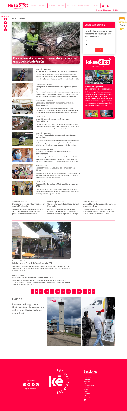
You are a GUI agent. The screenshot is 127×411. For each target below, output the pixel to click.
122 (79, 291)
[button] (49, 321)
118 (57, 291)
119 (63, 291)
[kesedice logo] (18, 6)
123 (85, 291)
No (87, 45)
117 (52, 291)
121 (74, 291)
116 (46, 291)
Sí (86, 41)
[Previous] (36, 291)
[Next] (89, 291)
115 (41, 291)
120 (68, 291)
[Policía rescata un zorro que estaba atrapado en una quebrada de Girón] (46, 42)
